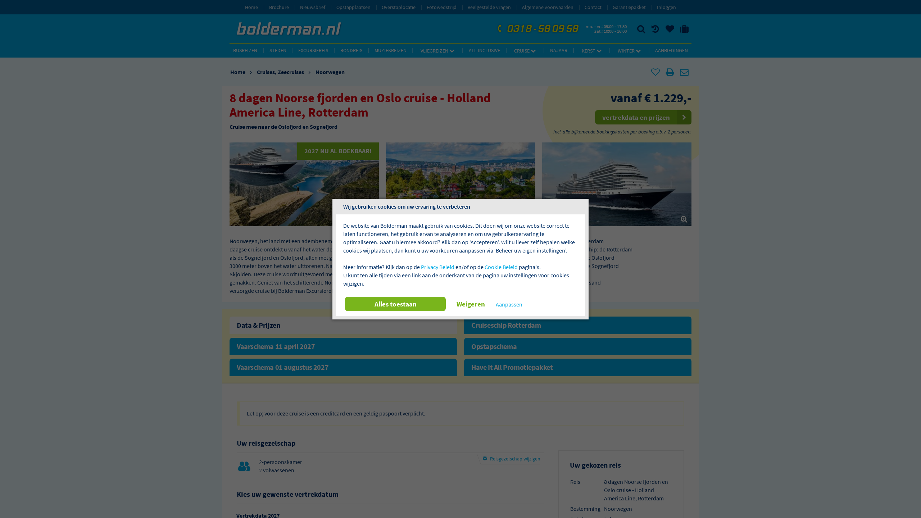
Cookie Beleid (501, 267)
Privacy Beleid (437, 267)
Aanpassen (509, 304)
